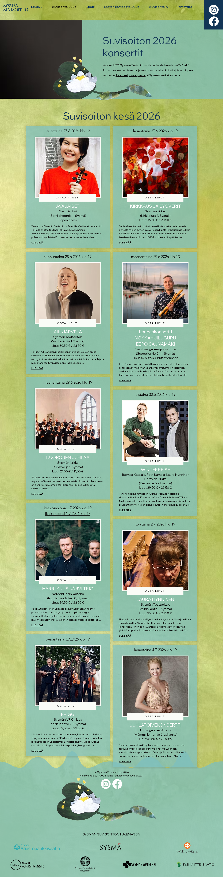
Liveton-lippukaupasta (130, 75)
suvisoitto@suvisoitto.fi (129, 775)
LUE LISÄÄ (37, 242)
